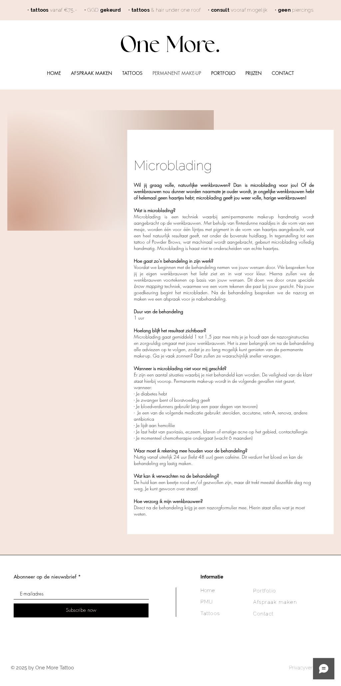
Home (207, 590)
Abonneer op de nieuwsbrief (45, 576)
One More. (170, 45)
